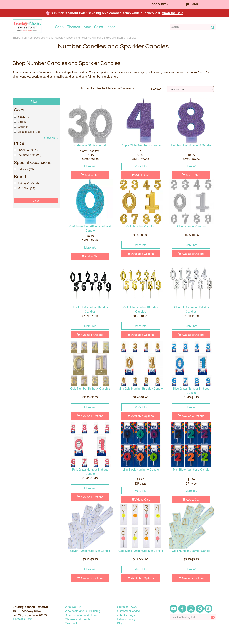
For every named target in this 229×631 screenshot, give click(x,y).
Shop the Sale (172, 13)
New (87, 27)
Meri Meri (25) (26, 188)
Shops (16, 37)
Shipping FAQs (127, 607)
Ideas (110, 27)
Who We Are (73, 607)
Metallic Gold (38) (29, 132)
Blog (120, 623)
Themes (73, 27)
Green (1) (24, 127)
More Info (90, 166)
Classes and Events (77, 619)
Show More (51, 137)
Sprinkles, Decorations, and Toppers (42, 37)
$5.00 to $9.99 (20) (29, 155)
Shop (59, 27)
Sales (98, 27)
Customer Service (128, 611)
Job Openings (126, 615)
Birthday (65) (26, 169)
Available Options (142, 254)
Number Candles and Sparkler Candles (114, 37)
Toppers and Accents (77, 37)
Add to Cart (91, 175)
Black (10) (24, 117)
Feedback (71, 623)
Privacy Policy (126, 619)
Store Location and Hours (81, 615)
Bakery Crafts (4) (28, 183)
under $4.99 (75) (28, 150)
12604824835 (22, 619)
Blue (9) (23, 122)
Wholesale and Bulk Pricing (82, 611)
